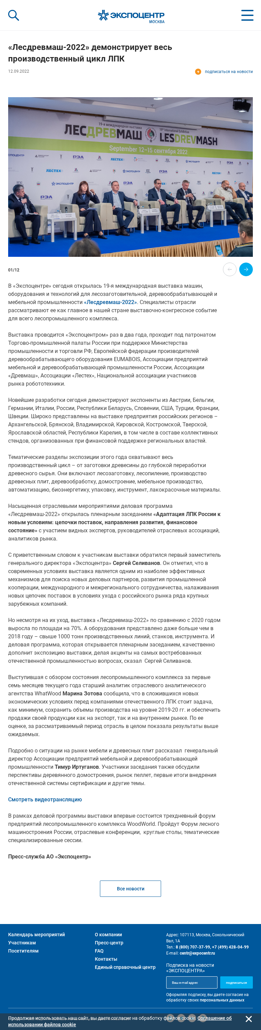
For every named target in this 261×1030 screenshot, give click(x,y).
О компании (108, 934)
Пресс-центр (109, 942)
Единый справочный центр (125, 967)
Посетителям (23, 951)
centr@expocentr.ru (197, 953)
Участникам (22, 942)
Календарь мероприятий (36, 934)
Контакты (106, 959)
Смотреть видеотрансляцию (45, 799)
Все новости (130, 888)
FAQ (99, 951)
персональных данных (222, 1000)
